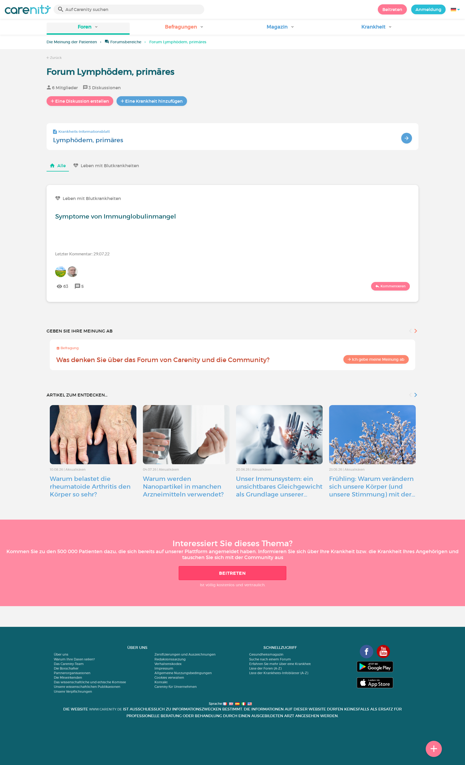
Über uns (61, 654)
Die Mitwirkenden (68, 677)
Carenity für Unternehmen (175, 687)
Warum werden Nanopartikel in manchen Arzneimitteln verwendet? (183, 486)
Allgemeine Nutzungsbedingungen (183, 673)
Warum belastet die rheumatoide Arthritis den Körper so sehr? (90, 486)
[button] (88, 29)
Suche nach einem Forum (270, 659)
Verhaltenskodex (168, 664)
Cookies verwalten (169, 677)
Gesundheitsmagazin (266, 654)
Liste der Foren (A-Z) (265, 668)
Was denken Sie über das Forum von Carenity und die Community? (163, 360)
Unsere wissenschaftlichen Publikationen (87, 687)
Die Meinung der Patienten (72, 42)
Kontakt (161, 682)
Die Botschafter (66, 668)
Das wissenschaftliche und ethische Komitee (90, 682)
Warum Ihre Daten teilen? (74, 659)
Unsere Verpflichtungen (73, 691)
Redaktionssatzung (170, 659)
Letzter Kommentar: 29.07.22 (82, 253)
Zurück (55, 58)
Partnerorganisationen (72, 673)
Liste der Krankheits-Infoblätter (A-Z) (278, 673)
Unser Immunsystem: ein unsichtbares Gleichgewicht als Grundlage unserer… (279, 486)
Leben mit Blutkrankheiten (110, 165)
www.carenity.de (105, 709)
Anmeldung (428, 9)
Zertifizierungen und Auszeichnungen (185, 654)
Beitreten (392, 9)
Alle (61, 165)
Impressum (163, 668)
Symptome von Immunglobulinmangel (115, 216)
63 (65, 286)
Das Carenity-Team (69, 664)
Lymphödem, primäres (88, 140)
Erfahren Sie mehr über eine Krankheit (280, 664)
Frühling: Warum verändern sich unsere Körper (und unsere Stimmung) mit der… (372, 486)
